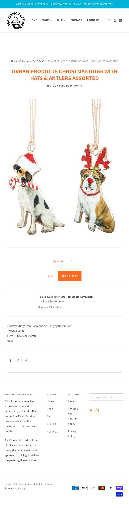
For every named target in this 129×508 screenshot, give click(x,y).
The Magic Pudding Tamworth (64, 85)
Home (33, 20)
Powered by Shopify (15, 488)
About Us (93, 20)
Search (72, 401)
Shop (45, 20)
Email (26, 360)
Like (10, 360)
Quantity (58, 261)
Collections (25, 61)
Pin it (18, 360)
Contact (76, 20)
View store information (50, 307)
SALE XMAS (38, 61)
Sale (59, 20)
